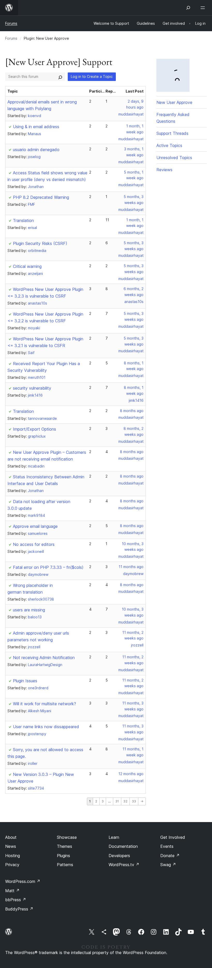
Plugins (63, 855)
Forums (11, 23)
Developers (119, 855)
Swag (168, 864)
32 (125, 801)
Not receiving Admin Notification (44, 657)
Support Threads (172, 133)
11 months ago (131, 566)
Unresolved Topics (174, 157)
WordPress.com (22, 881)
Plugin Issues (25, 680)
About (11, 837)
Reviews (164, 169)
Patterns (65, 864)
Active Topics (169, 145)
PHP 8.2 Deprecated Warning (41, 197)
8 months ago (131, 410)
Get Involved (172, 837)
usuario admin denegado (36, 149)
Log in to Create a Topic (92, 76)
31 (117, 801)
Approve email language (35, 526)
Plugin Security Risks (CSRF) (40, 243)
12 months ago (130, 774)
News (10, 846)
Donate (170, 855)
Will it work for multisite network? (44, 703)
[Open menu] (203, 7)
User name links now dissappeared (46, 726)
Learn (114, 837)
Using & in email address (36, 126)
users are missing (29, 609)
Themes (64, 846)
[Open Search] (188, 7)
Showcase (67, 837)
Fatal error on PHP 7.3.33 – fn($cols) (48, 567)
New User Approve (174, 102)
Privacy (12, 864)
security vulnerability (32, 388)
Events (166, 846)
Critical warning (27, 266)
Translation (23, 220)
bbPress (15, 899)
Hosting (12, 855)
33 (134, 801)
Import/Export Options (34, 429)
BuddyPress (19, 909)
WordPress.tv (124, 864)
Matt (12, 890)
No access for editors (34, 544)
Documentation (123, 846)
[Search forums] (60, 76)
